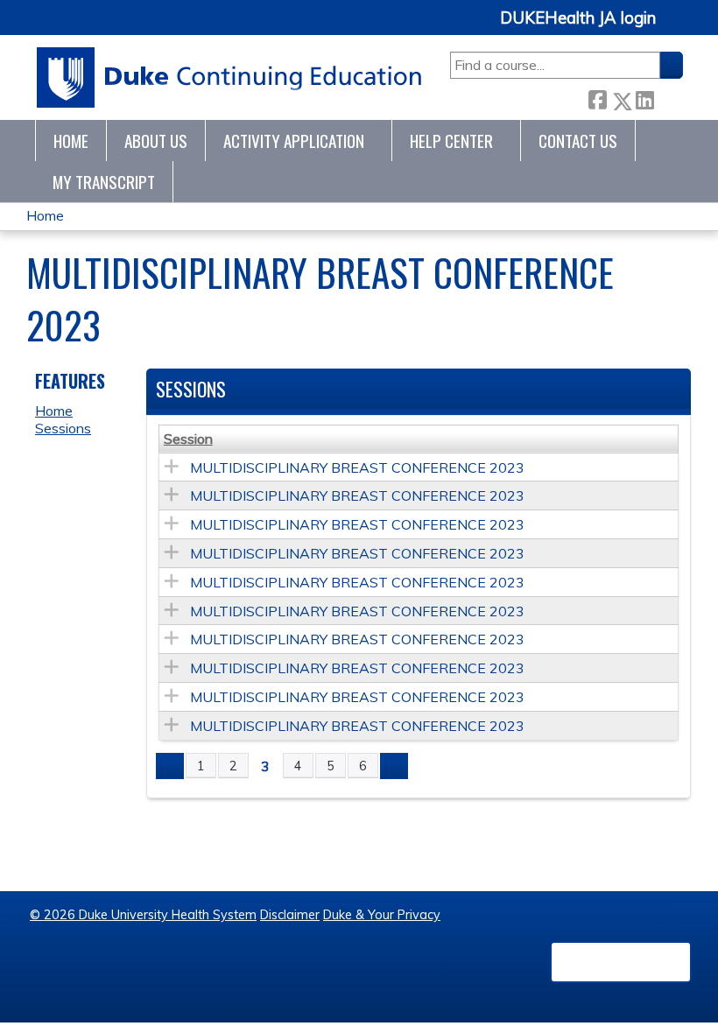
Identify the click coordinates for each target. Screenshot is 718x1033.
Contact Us (577, 140)
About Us (155, 140)
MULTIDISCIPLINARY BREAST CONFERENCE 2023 (357, 467)
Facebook (597, 98)
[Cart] (676, 28)
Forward (668, 97)
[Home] (230, 77)
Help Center (451, 140)
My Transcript (104, 181)
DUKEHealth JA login (578, 18)
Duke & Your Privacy (381, 915)
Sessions (63, 428)
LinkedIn (644, 97)
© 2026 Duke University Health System (143, 915)
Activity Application (293, 140)
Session (188, 438)
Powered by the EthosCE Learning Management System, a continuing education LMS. (621, 962)
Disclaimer (290, 915)
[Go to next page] (394, 766)
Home (70, 140)
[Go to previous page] (170, 766)
